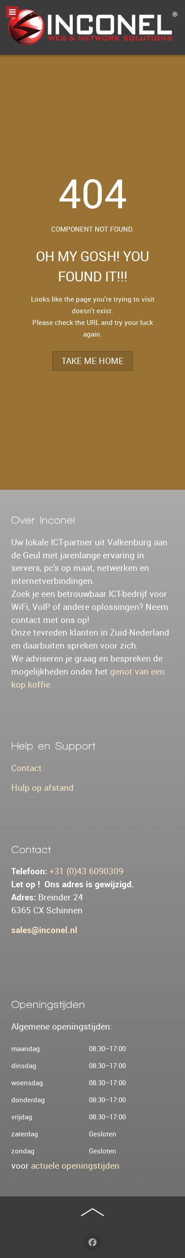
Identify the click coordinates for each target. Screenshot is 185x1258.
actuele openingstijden (75, 1165)
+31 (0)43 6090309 (86, 871)
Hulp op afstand (42, 787)
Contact (26, 768)
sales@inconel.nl (44, 930)
